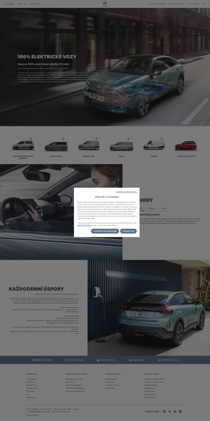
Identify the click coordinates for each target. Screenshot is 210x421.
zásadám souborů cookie (84, 225)
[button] (127, 192)
